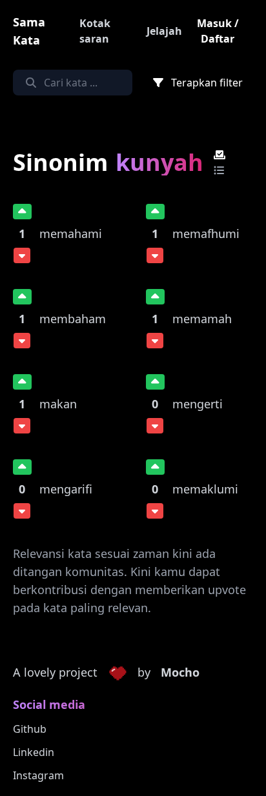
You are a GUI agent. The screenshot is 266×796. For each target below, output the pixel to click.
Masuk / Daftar (218, 31)
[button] (117, 673)
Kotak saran (94, 31)
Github (29, 729)
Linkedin (33, 752)
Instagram (38, 775)
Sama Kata (29, 31)
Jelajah (164, 31)
